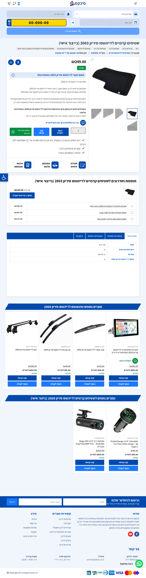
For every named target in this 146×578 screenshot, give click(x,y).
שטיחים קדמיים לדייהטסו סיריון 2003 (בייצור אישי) (108, 206)
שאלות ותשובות (30, 527)
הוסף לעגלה (60, 131)
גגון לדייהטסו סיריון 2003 (26, 349)
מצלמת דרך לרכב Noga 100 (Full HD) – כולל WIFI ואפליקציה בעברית (90, 444)
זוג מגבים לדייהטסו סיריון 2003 (57, 349)
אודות (34, 519)
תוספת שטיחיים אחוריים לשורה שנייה (112, 212)
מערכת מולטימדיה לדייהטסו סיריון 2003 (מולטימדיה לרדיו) (125, 351)
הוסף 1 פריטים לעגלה (22, 195)
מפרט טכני (132, 236)
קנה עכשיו (41, 131)
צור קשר (33, 523)
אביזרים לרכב (127, 48)
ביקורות (79, 236)
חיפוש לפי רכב (71, 31)
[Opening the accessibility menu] (4, 177)
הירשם (12, 501)
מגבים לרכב (66, 536)
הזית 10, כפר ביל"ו (62, 559)
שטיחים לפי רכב (100, 48)
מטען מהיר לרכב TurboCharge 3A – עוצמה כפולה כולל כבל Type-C (124, 444)
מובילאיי (67, 523)
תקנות (34, 531)
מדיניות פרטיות (30, 536)
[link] (18, 62)
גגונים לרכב (66, 540)
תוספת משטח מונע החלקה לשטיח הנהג (111, 219)
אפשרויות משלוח (115, 236)
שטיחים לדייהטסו (84, 48)
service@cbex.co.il (95, 559)
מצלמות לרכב (65, 519)
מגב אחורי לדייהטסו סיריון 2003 (90, 349)
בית (137, 48)
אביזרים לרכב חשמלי (62, 527)
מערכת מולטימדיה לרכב (60, 531)
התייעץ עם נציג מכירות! (24, 132)
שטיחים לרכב (114, 48)
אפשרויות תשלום (95, 236)
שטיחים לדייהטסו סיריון (65, 48)
